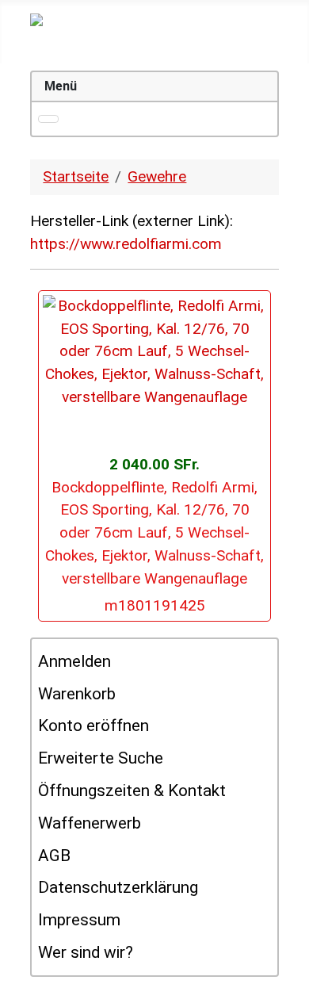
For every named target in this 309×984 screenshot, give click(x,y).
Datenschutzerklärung (118, 887)
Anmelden (74, 661)
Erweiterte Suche (100, 758)
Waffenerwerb (89, 823)
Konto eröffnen (93, 725)
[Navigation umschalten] (48, 119)
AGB (54, 855)
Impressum (79, 919)
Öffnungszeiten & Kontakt (132, 790)
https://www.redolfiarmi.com (126, 244)
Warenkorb (77, 693)
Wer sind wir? (85, 952)
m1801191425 (155, 605)
